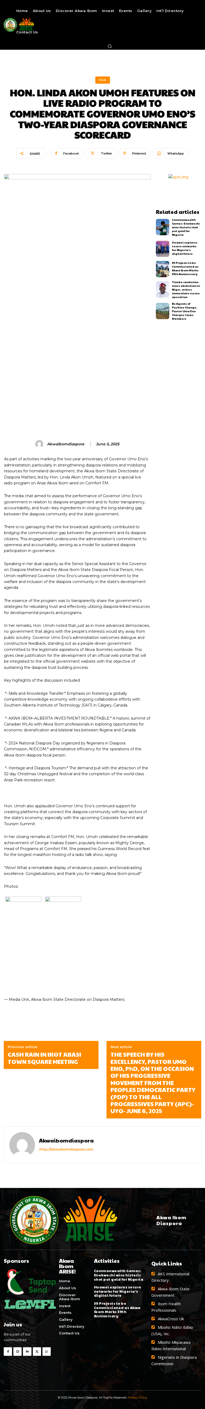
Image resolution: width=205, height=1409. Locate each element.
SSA (102, 80)
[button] (110, 46)
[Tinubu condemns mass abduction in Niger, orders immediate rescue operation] (162, 289)
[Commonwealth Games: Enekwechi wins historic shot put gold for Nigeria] (162, 227)
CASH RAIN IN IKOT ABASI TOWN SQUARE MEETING (44, 1058)
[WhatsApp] (46, 1351)
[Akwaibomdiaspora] (40, 444)
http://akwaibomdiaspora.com (66, 1149)
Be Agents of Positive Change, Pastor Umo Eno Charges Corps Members (184, 311)
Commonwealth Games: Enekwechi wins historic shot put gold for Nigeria (186, 227)
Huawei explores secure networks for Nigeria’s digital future (185, 248)
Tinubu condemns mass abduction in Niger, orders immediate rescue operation (186, 289)
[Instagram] (17, 1351)
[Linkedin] (27, 1351)
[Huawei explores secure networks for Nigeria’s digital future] (162, 249)
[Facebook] (8, 1351)
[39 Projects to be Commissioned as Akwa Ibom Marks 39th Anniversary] (162, 269)
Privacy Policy (137, 1397)
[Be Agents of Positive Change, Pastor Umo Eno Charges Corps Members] (162, 311)
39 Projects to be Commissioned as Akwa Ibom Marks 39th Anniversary (185, 268)
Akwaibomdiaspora (65, 444)
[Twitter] (37, 1351)
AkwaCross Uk (171, 1318)
